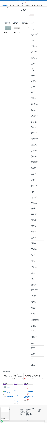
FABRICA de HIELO (33, 178)
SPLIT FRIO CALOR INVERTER (34, 104)
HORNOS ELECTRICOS (33, 134)
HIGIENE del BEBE (33, 365)
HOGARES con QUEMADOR (34, 115)
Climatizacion (21, 409)
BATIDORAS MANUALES (33, 167)
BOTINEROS (32, 297)
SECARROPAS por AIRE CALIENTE (34, 324)
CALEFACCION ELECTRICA (6, 22)
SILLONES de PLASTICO (33, 338)
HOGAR (22, 5)
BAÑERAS (32, 260)
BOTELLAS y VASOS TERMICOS (34, 39)
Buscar (32, 15)
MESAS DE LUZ (32, 301)
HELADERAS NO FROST (33, 214)
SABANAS (32, 76)
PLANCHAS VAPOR (33, 198)
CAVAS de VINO (33, 93)
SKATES (32, 255)
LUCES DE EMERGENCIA (33, 326)
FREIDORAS (32, 133)
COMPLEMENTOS (33, 173)
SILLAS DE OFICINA (33, 314)
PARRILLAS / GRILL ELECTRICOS (34, 139)
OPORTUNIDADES (5, 5)
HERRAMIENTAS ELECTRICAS (34, 226)
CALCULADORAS (33, 80)
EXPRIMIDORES (32, 186)
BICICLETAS (32, 57)
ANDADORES (32, 250)
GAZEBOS (32, 330)
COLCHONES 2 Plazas (33, 145)
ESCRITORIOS (32, 313)
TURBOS (32, 120)
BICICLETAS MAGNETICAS (34, 203)
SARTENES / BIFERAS (33, 51)
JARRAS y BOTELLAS (33, 47)
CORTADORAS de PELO (33, 156)
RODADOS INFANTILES (33, 249)
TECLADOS (32, 278)
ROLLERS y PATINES (33, 254)
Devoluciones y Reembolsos (33, 412)
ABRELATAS (32, 174)
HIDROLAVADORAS (33, 237)
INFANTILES (32, 59)
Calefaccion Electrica (28, 409)
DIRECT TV (32, 358)
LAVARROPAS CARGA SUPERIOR (34, 319)
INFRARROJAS (32, 108)
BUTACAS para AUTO (33, 244)
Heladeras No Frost (28, 412)
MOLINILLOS (32, 180)
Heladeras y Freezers (22, 412)
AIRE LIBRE (33, 5)
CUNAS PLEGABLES (33, 262)
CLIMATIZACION (33, 98)
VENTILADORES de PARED (34, 122)
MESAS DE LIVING (33, 308)
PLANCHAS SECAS (33, 197)
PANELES (32, 109)
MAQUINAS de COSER (33, 196)
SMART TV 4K (32, 360)
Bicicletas (21, 414)
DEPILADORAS (32, 157)
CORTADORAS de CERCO (34, 220)
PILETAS (32, 342)
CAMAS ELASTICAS (33, 81)
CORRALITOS (32, 261)
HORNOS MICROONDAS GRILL (34, 138)
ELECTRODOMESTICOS (11, 5)
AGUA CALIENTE (33, 23)
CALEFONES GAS (33, 24)
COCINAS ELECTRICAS (33, 132)
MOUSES (32, 272)
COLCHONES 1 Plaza (33, 144)
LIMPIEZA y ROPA (33, 192)
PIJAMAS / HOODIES (33, 74)
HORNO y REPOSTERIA (33, 46)
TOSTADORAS (32, 191)
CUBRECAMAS (32, 70)
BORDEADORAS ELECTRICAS (34, 219)
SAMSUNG (32, 97)
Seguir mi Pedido (39, 409)
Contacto (19, 0)
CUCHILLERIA (32, 41)
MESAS (32, 290)
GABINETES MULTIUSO (33, 284)
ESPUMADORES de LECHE (34, 185)
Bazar (21, 413)
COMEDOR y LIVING (33, 285)
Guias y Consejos (29, 0)
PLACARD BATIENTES (33, 302)
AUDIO (31, 28)
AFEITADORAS (32, 151)
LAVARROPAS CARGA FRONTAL (34, 318)
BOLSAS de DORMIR (33, 86)
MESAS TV (32, 291)
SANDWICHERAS (33, 190)
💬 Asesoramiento (3, 418)
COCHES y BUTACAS (33, 243)
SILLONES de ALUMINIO (33, 336)
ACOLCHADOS (32, 64)
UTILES (32, 364)
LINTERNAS (32, 92)
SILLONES (32, 309)
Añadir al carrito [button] (10, 32)
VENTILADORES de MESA (34, 121)
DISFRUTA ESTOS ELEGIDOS (34, 161)
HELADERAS (32, 207)
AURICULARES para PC (33, 267)
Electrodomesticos (22, 411)
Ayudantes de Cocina (28, 413)
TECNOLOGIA (17, 5)
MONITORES (32, 271)
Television (21, 410)
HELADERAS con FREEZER (34, 213)
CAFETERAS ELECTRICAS (34, 184)
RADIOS (32, 35)
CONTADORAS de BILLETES (34, 149)
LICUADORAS (32, 168)
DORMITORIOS (32, 296)
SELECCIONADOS (33, 353)
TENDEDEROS (32, 325)
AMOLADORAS (32, 227)
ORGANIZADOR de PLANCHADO (34, 341)
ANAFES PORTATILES (33, 128)
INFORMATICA (32, 266)
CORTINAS (32, 69)
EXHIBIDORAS (32, 209)
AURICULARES (32, 29)
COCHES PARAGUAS (33, 248)
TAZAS (31, 52)
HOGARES (32, 114)
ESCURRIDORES (33, 45)
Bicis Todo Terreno (28, 411)
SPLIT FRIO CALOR (33, 103)
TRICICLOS (32, 256)
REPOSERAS (32, 332)
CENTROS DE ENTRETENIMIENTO (35, 289)
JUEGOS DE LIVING (33, 307)
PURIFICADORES (33, 347)
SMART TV (32, 359)
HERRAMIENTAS (33, 215)
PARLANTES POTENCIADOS (34, 34)
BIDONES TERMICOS (33, 85)
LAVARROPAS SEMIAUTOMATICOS (35, 320)
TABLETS (32, 277)
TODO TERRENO (33, 62)
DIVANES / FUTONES (33, 295)
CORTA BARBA (32, 155)
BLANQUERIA (32, 63)
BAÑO (31, 68)
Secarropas (27, 415)
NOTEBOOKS (32, 273)
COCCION (32, 126)
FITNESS (32, 202)
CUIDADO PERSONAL (27, 5)
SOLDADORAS (32, 233)
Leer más (28, 27)
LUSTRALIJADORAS (33, 231)
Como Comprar (24, 0)
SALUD (31, 348)
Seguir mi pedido (42, 0)
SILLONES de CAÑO (33, 337)
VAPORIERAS (32, 140)
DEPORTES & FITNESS (39, 5)
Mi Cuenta (38, 0)
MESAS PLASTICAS (33, 331)
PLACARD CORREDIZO (33, 303)
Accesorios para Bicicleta (34, 58)
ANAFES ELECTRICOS (33, 127)
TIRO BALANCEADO (33, 116)
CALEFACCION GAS (33, 110)
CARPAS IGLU (32, 87)
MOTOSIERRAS (32, 225)
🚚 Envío (2, 416)
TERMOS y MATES (33, 53)
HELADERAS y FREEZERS (33, 208)
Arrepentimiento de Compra (34, 416)
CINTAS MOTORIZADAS (33, 204)
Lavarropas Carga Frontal (29, 414)
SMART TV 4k (27, 410)
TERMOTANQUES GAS (33, 27)
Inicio (16, 0)
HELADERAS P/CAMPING (33, 91)
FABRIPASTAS (32, 179)
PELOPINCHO (32, 343)
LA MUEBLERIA (32, 279)
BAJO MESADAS (33, 283)
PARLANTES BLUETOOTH (34, 33)
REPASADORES (32, 75)
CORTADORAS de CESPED (34, 221)
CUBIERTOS (32, 40)
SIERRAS (32, 232)
